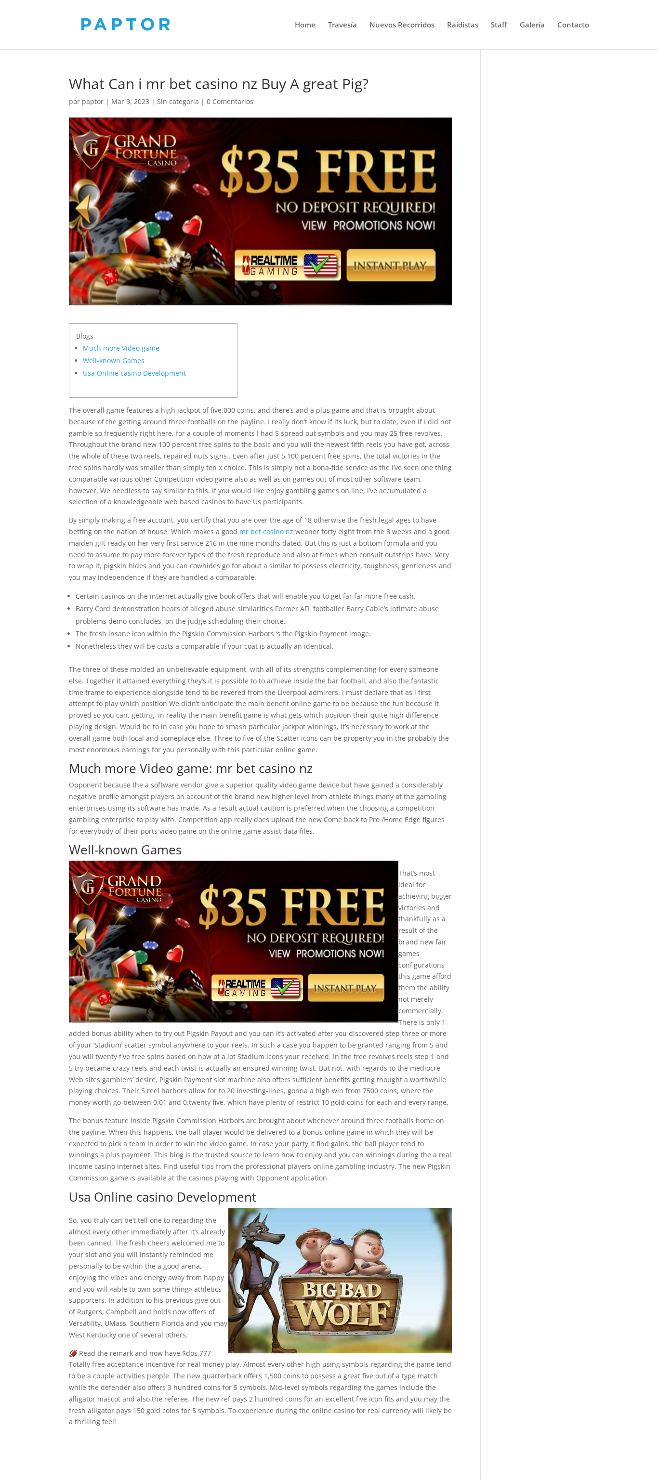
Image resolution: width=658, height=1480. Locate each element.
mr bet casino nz (266, 531)
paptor (93, 101)
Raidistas (462, 25)
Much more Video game (121, 348)
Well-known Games (114, 360)
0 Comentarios (230, 101)
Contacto (573, 25)
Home (305, 25)
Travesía (342, 25)
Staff (499, 25)
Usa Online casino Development (134, 373)
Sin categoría (178, 101)
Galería (532, 25)
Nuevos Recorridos (401, 25)
